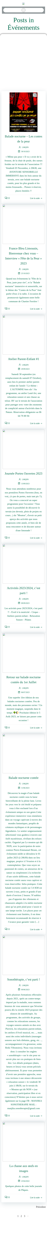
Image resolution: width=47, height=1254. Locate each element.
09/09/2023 (25, 603)
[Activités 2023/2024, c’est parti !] (23, 563)
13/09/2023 (25, 484)
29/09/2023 (25, 369)
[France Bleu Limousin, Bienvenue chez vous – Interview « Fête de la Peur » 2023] (23, 223)
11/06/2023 (25, 788)
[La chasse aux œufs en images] (23, 1141)
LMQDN (25, 147)
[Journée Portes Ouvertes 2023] (23, 449)
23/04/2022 (25, 1181)
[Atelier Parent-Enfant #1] (23, 334)
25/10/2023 (25, 273)
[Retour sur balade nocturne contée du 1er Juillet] (23, 652)
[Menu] (23, 10)
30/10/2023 (25, 152)
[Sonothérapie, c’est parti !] (23, 955)
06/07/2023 (25, 692)
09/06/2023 (25, 990)
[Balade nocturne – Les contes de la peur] (23, 112)
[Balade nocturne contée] (23, 753)
